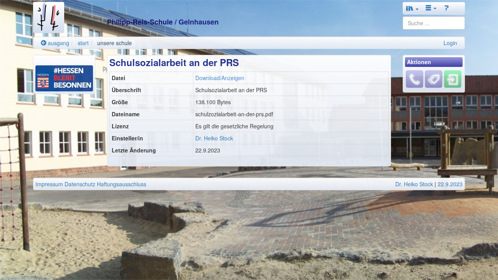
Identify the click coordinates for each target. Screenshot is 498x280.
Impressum (49, 184)
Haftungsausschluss (121, 184)
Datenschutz (80, 184)
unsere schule (114, 43)
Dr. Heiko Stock (214, 138)
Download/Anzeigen (219, 78)
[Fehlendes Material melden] (414, 78)
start (83, 43)
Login (450, 43)
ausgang (57, 43)
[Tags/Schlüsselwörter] (433, 79)
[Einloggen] (452, 78)
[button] (412, 8)
